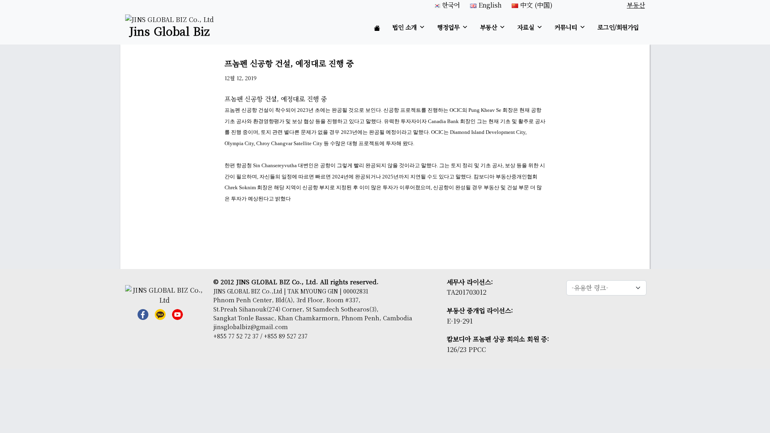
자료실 (525, 27)
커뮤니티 (566, 27)
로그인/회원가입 (618, 27)
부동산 (488, 27)
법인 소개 (404, 27)
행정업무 (448, 27)
